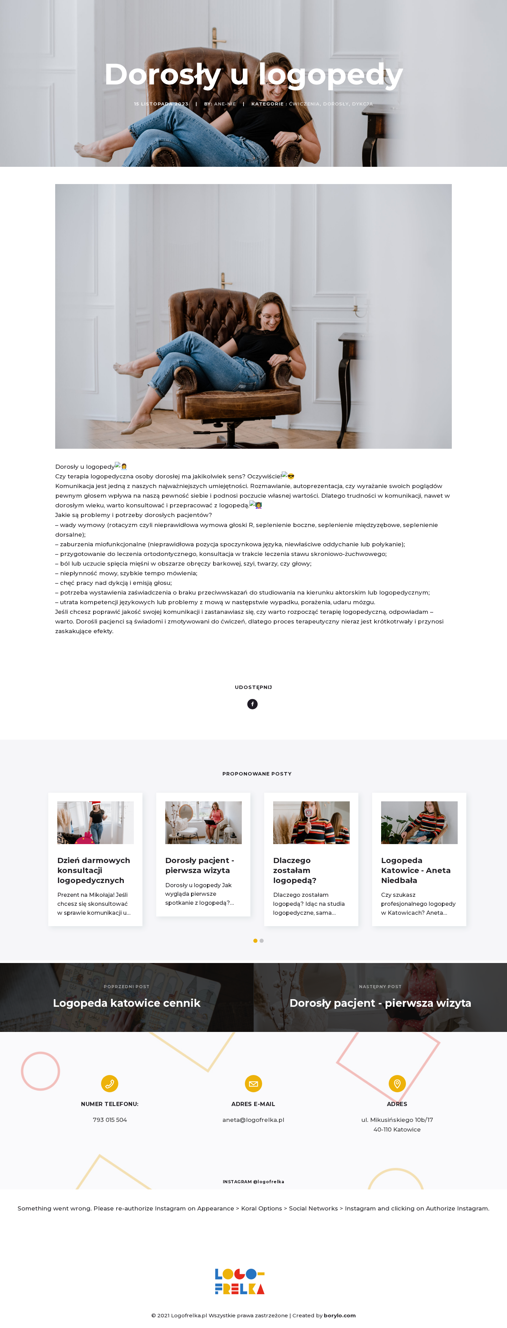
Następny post (380, 986)
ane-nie (225, 104)
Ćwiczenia (304, 104)
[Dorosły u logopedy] (253, 446)
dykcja (362, 104)
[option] (95, 859)
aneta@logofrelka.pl (253, 1119)
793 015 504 (110, 1119)
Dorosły (336, 104)
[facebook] (253, 704)
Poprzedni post (127, 986)
